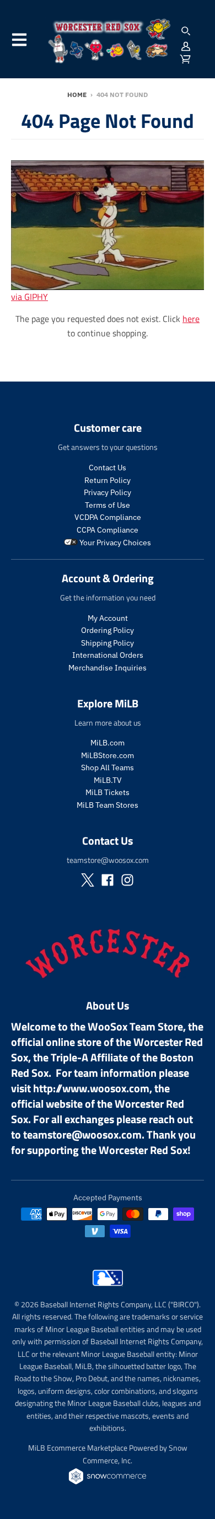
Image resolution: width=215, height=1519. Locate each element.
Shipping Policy (107, 643)
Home (77, 94)
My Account (108, 618)
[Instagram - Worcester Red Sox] (127, 880)
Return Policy (107, 480)
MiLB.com (107, 743)
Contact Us (107, 468)
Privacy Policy (107, 492)
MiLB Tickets (107, 792)
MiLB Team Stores (107, 805)
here (191, 318)
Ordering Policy (107, 630)
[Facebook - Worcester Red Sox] (107, 880)
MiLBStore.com (107, 755)
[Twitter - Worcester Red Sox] (87, 880)
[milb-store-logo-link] (108, 1288)
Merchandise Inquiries (107, 668)
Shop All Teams (107, 767)
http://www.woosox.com (91, 1088)
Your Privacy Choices (114, 543)
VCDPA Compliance (107, 517)
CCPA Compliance (107, 530)
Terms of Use (107, 505)
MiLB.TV (108, 780)
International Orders (107, 655)
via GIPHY (29, 296)
